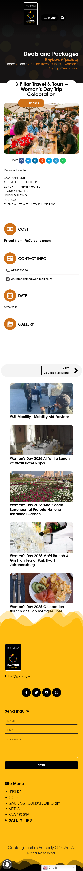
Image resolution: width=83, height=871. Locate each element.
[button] (63, 18)
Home (10, 64)
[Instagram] (56, 692)
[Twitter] (36, 692)
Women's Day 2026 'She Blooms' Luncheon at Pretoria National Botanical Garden (37, 509)
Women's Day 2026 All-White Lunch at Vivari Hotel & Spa (40, 460)
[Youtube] (46, 692)
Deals (23, 64)
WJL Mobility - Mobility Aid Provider (39, 417)
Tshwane (34, 102)
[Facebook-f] (26, 692)
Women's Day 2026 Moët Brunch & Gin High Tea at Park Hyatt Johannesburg (39, 560)
